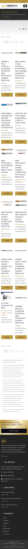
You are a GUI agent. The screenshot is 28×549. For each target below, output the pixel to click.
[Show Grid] (23, 29)
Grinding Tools (21, 409)
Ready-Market (21, 547)
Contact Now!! (14, 430)
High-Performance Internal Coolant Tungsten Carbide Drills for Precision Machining (20, 168)
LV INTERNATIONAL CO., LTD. (11, 543)
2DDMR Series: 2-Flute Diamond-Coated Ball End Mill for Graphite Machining (20, 266)
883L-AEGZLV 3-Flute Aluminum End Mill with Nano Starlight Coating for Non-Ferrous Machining (21, 69)
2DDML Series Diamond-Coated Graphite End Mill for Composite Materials (6, 266)
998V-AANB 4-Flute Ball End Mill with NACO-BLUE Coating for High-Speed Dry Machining (7, 120)
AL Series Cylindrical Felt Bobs (7, 305)
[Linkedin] (6, 456)
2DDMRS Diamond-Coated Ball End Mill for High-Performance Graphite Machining (20, 314)
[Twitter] (4, 456)
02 (9, 42)
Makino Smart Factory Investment (11, 498)
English (24, 1)
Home (7, 17)
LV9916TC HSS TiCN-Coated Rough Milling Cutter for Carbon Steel (21, 118)
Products (5, 523)
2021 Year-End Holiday (7, 492)
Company (6, 520)
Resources (6, 531)
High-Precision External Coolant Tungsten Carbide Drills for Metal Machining (7, 219)
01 (6, 42)
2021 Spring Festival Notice (9, 505)
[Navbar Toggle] (25, 6)
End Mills (16, 409)
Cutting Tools (5, 411)
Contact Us (11, 411)
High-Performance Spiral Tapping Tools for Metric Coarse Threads (6, 166)
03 (13, 42)
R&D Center (6, 528)
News (4, 526)
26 (22, 42)
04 (16, 42)
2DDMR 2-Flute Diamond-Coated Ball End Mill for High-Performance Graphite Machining (6, 70)
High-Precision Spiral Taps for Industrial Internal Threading (21, 217)
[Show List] (26, 29)
